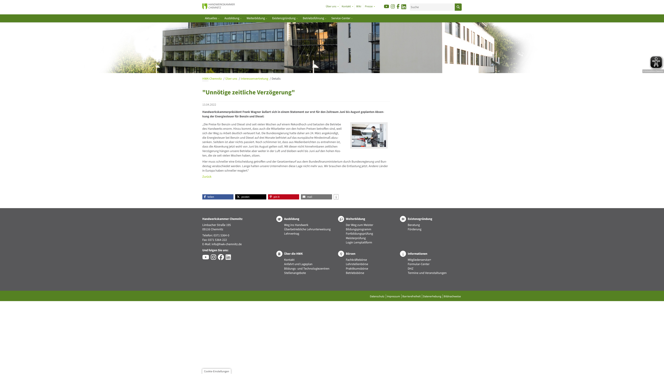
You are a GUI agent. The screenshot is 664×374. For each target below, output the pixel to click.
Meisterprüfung (356, 238)
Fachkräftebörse (356, 260)
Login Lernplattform (359, 242)
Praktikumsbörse (357, 268)
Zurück (206, 177)
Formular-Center (419, 264)
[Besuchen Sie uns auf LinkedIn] (403, 7)
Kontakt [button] (346, 6)
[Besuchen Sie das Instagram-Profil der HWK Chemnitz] (214, 258)
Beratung (414, 225)
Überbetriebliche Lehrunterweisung (307, 229)
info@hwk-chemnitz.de (227, 244)
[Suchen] (458, 7)
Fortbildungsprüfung (359, 233)
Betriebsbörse (355, 273)
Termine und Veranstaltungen (427, 273)
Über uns (231, 79)
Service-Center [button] (341, 18)
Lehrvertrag (291, 233)
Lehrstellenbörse (357, 264)
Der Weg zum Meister (359, 225)
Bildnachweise (452, 296)
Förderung (414, 229)
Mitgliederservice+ (419, 260)
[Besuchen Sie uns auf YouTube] (386, 6)
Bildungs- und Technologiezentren (306, 268)
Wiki (358, 6)
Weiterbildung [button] (256, 18)
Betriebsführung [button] (314, 18)
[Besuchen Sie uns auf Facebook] (398, 6)
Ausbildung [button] (232, 18)
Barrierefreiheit (411, 296)
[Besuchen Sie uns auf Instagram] (393, 6)
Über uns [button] (331, 6)
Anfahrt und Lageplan (298, 264)
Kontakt (289, 260)
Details (276, 79)
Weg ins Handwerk (296, 225)
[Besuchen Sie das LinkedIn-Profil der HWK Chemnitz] (229, 258)
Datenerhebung (432, 296)
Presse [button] (369, 6)
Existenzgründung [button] (284, 18)
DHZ (410, 268)
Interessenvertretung (255, 79)
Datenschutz (377, 296)
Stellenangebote (295, 273)
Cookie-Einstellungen (216, 371)
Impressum (393, 296)
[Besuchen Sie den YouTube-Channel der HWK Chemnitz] (206, 258)
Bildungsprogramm (358, 229)
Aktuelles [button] (211, 18)
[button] (217, 196)
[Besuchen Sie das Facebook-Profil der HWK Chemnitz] (222, 258)
